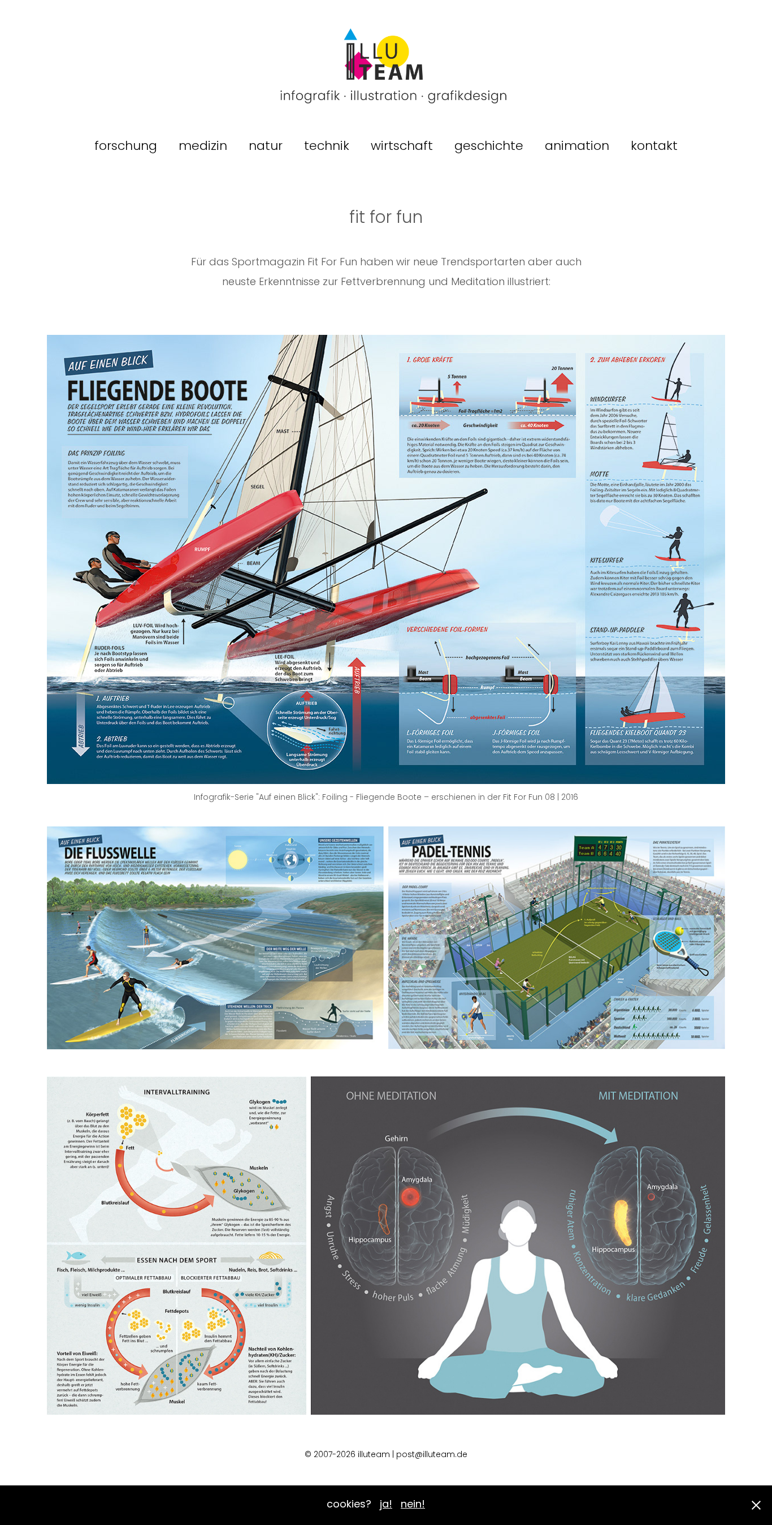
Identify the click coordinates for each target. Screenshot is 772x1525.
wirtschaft (402, 147)
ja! (386, 1505)
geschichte (488, 147)
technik (326, 147)
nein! (413, 1505)
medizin (203, 147)
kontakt (654, 147)
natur (266, 147)
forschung (125, 147)
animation (577, 147)
